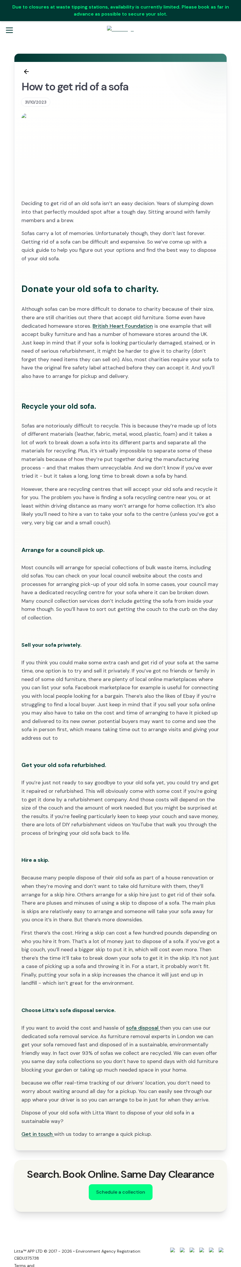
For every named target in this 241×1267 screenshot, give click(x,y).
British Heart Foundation (123, 326)
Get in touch (37, 1134)
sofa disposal (143, 1028)
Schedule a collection (120, 1192)
